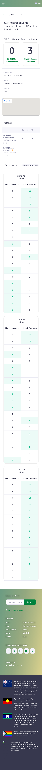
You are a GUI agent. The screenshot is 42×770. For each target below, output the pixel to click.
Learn (8, 633)
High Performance (29, 626)
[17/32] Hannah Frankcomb (30, 60)
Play (7, 626)
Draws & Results (29, 622)
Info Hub (26, 633)
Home (6, 15)
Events (8, 637)
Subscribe (30, 602)
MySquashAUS (11, 629)
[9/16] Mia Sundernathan (12, 60)
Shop (24, 637)
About (25, 629)
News (8, 622)
